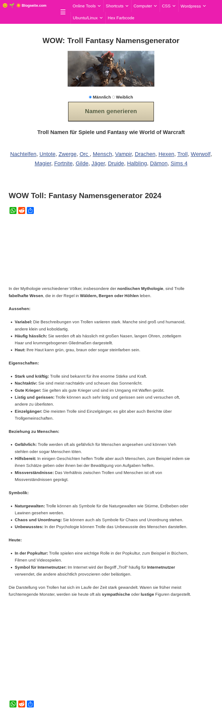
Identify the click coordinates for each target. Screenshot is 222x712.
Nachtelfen (23, 154)
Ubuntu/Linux (85, 18)
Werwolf (201, 154)
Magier (43, 163)
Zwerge (68, 154)
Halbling (137, 163)
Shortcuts (115, 6)
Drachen (145, 154)
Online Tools (84, 6)
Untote (47, 154)
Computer (143, 6)
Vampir (123, 154)
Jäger (98, 163)
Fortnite (63, 163)
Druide (116, 163)
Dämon (159, 163)
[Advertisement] (102, 248)
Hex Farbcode (121, 18)
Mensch (102, 154)
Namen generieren (111, 111)
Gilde (82, 163)
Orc (85, 154)
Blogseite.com (34, 5)
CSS (166, 6)
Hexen (166, 154)
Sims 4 (179, 163)
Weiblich (124, 97)
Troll (182, 154)
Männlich (102, 97)
